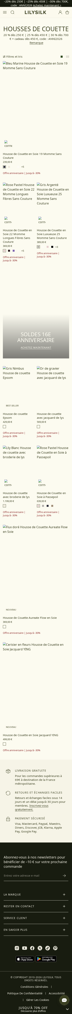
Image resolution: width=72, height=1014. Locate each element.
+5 (22, 166)
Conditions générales (34, 987)
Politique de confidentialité (24, 993)
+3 (56, 247)
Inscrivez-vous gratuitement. (31, 807)
